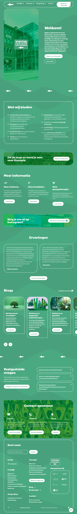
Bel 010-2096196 (36, 432)
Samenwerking (12, 480)
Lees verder (50, 61)
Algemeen (11, 473)
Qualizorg (11, 488)
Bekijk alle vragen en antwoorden (17, 386)
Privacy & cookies (25, 507)
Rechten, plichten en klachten (17, 486)
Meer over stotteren (35, 466)
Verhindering (12, 500)
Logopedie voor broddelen (37, 474)
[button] (20, 3)
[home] (10, 4)
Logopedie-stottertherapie (37, 468)
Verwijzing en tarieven (15, 498)
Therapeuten (12, 478)
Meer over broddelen (35, 472)
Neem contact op (34, 500)
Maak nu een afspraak (53, 56)
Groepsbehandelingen (36, 470)
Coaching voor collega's (15, 484)
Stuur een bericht (14, 432)
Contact (50, 3)
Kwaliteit (11, 482)
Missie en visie (12, 476)
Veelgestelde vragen (35, 502)
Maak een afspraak (64, 4)
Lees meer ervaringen (38, 278)
